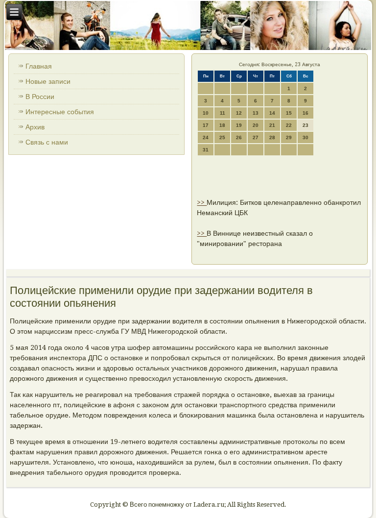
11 (222, 113)
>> (202, 202)
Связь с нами (46, 142)
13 (255, 113)
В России (39, 96)
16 (305, 113)
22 (289, 125)
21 (272, 125)
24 (206, 137)
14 (272, 113)
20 (255, 125)
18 (222, 125)
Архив (35, 127)
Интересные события (59, 112)
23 (305, 125)
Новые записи (47, 81)
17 (206, 125)
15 (289, 113)
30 (305, 137)
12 (239, 113)
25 (222, 137)
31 (206, 149)
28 (272, 137)
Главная (38, 66)
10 (206, 113)
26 (239, 137)
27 (255, 137)
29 (289, 137)
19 (239, 125)
